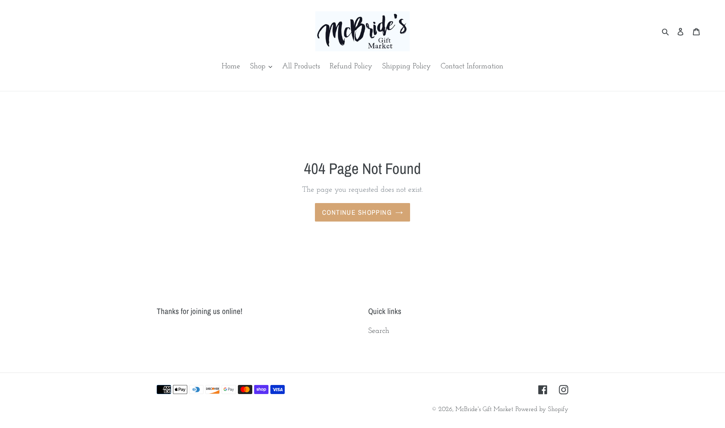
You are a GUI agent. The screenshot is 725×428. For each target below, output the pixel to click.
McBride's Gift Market (484, 409)
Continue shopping (357, 212)
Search (378, 331)
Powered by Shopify (541, 409)
